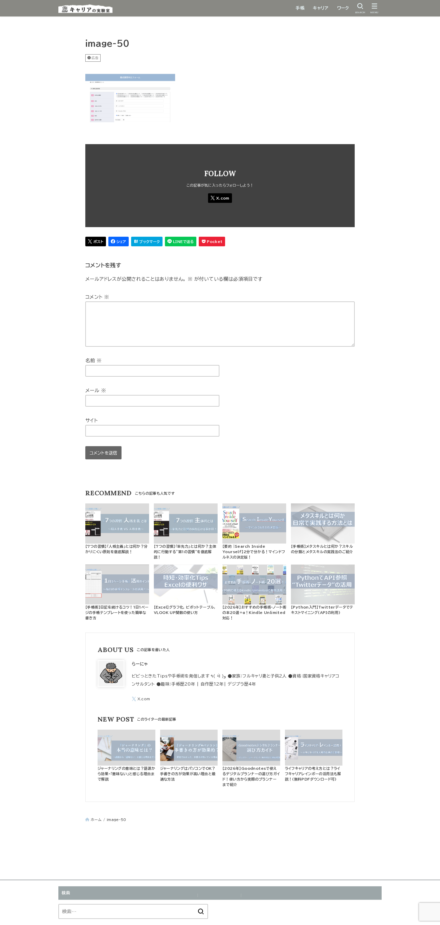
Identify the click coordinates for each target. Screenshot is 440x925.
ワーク (343, 8)
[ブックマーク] (147, 241)
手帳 (300, 8)
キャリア (321, 8)
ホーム (96, 819)
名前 (93, 360)
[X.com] (220, 198)
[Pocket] (212, 241)
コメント (97, 297)
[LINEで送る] (180, 241)
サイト (91, 420)
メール (95, 390)
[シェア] (118, 241)
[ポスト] (95, 241)
